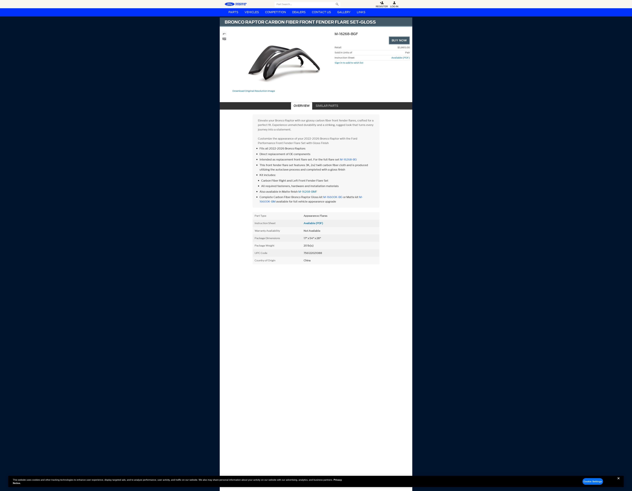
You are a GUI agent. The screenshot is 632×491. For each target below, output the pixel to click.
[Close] (618, 481)
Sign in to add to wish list (349, 63)
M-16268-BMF (307, 192)
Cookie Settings (593, 481)
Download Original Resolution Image (254, 91)
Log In (394, 4)
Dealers (299, 12)
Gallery (344, 12)
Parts (233, 12)
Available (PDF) (400, 57)
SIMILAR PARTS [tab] (327, 106)
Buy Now (399, 40)
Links (361, 12)
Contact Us (321, 12)
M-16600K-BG (332, 197)
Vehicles (252, 12)
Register (382, 4)
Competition (275, 12)
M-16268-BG (348, 159)
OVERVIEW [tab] (302, 106)
